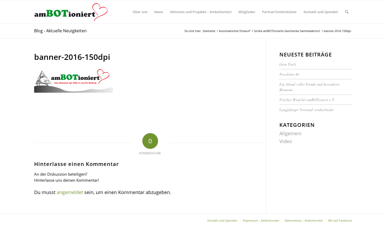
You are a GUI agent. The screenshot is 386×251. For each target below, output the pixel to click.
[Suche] (347, 11)
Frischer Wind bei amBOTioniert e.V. (307, 99)
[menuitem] (140, 11)
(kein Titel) (287, 64)
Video (285, 141)
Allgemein (290, 133)
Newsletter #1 (290, 74)
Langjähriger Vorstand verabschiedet (306, 109)
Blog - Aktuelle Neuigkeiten (60, 31)
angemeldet (70, 192)
